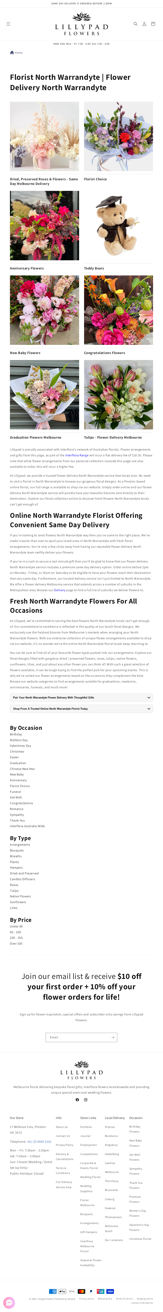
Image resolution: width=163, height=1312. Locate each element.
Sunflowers (18, 902)
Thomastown (113, 1217)
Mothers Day (19, 740)
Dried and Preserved (24, 873)
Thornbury (111, 1181)
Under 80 (16, 926)
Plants (14, 862)
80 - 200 (15, 932)
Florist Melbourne (87, 1202)
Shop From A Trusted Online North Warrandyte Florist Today (50, 708)
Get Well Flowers (134, 1157)
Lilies (14, 908)
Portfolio (86, 1127)
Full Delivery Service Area (64, 1184)
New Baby (17, 774)
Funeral (15, 792)
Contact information (142, 1302)
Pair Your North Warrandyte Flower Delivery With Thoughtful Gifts (53, 697)
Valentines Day (20, 746)
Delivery (60, 590)
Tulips (14, 891)
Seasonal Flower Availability (91, 1262)
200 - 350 (16, 938)
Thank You (17, 820)
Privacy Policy (64, 1145)
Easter (14, 757)
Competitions (89, 1154)
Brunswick (111, 1190)
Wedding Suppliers (86, 1188)
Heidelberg (112, 1154)
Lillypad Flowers (45, 1298)
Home (18, 52)
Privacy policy (86, 1298)
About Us (62, 1127)
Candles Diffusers (22, 879)
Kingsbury (111, 1145)
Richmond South (111, 1228)
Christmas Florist (140, 1239)
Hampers (16, 867)
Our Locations (114, 1240)
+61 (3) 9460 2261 (39, 1141)
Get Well (16, 797)
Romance (16, 809)
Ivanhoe (110, 1163)
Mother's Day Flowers (137, 1213)
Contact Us (63, 1136)
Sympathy (17, 815)
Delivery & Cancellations (65, 1156)
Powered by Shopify (65, 1298)
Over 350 (16, 943)
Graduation (18, 763)
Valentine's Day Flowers (139, 1227)
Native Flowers (20, 896)
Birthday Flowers (134, 1129)
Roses (14, 885)
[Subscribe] (112, 1037)
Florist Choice (20, 786)
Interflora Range (77, 455)
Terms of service (124, 1298)
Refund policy (105, 1298)
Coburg (109, 1199)
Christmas (17, 751)
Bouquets (17, 850)
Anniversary (18, 780)
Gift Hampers (88, 1232)
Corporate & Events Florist (89, 1165)
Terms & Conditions (63, 1170)
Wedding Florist (90, 1177)
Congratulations (21, 803)
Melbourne (112, 1172)
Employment (88, 1145)
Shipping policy (145, 1298)
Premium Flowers (135, 1199)
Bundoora (111, 1136)
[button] (8, 24)
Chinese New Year (22, 769)
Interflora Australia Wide (27, 826)
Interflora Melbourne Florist (87, 1246)
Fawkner (110, 1208)
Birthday (16, 734)
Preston (110, 1127)
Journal (85, 1136)
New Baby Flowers (135, 1143)
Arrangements (20, 844)
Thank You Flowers (136, 1185)
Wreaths (16, 856)
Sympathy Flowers (135, 1171)
